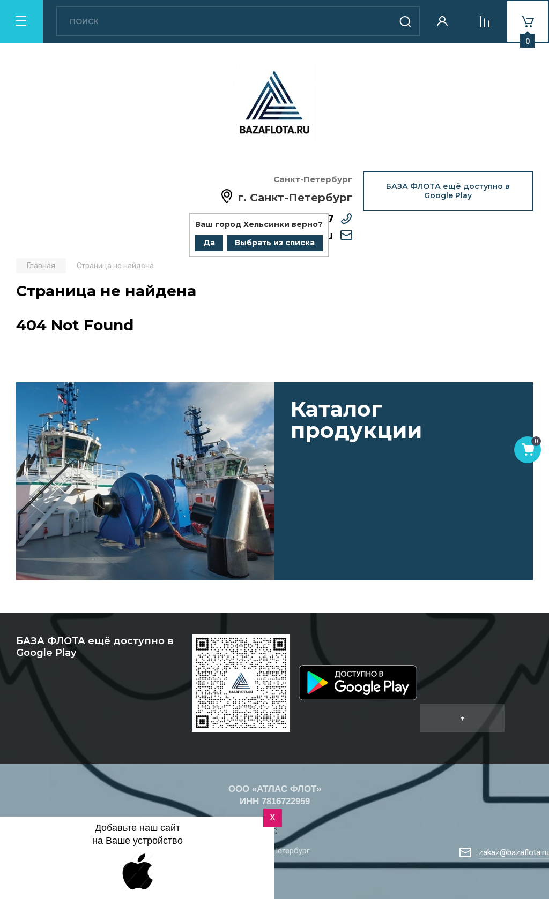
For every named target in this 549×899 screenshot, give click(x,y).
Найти (405, 21)
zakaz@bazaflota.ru (514, 852)
